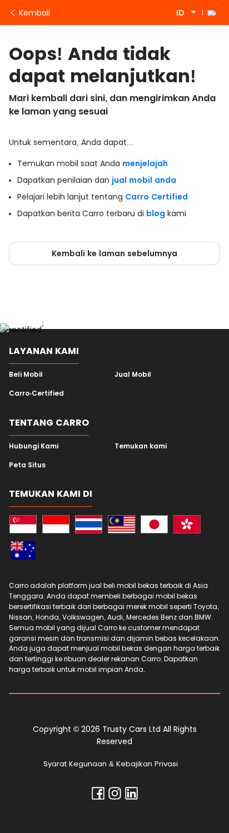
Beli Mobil (26, 374)
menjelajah (145, 163)
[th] (88, 526)
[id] (56, 526)
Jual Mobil (132, 374)
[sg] (23, 526)
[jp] (154, 526)
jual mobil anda (144, 180)
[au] (23, 552)
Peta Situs (27, 465)
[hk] (187, 526)
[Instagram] (115, 795)
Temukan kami (140, 446)
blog (155, 213)
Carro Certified (156, 196)
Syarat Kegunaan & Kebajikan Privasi (110, 764)
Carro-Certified (36, 393)
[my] (121, 526)
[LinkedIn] (131, 795)
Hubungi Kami (33, 446)
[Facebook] (98, 795)
